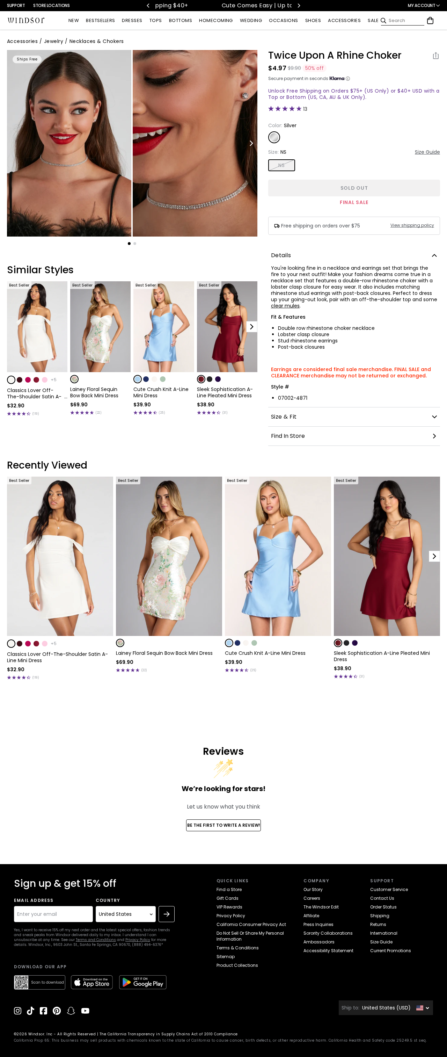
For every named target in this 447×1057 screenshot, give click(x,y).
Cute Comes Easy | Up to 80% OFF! (223, 5)
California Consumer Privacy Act (251, 924)
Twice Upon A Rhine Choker (335, 55)
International (383, 933)
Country (108, 900)
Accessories (22, 41)
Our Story (313, 889)
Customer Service (389, 889)
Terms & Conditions (238, 948)
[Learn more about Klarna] (348, 78)
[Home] (26, 20)
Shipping (379, 916)
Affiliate (311, 916)
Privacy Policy (137, 939)
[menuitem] (73, 20)
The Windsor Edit (321, 907)
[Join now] (167, 914)
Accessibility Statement (328, 951)
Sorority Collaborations (328, 933)
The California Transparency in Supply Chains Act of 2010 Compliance (169, 1034)
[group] (69, 143)
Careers (311, 898)
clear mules (285, 305)
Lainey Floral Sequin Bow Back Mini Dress (94, 392)
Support (16, 5)
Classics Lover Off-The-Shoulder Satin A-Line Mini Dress (34, 393)
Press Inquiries (318, 924)
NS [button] (281, 165)
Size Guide (427, 152)
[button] (11, 380)
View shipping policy (412, 225)
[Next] (298, 5)
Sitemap (226, 957)
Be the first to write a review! (223, 825)
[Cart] (430, 20)
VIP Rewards (229, 907)
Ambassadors (319, 942)
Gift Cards (228, 898)
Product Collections (237, 965)
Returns (378, 924)
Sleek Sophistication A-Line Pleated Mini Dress (225, 392)
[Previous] (148, 5)
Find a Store (229, 889)
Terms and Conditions (96, 939)
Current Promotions (390, 951)
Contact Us (382, 898)
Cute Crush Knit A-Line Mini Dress (161, 392)
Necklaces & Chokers (96, 41)
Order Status (383, 907)
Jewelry (53, 41)
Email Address (34, 900)
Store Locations (51, 5)
